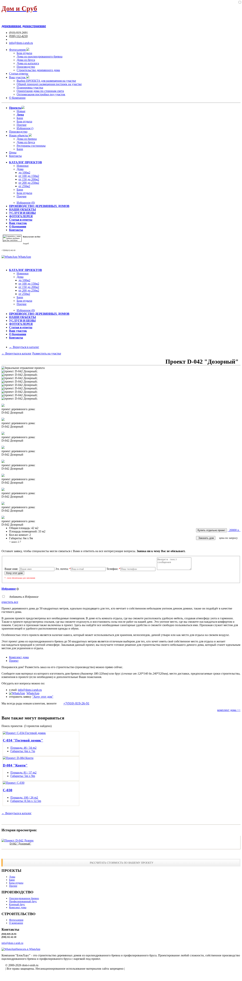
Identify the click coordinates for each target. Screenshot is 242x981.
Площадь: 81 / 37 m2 (23, 772)
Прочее (13, 885)
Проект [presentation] (14, 660)
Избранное (26, 202)
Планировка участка (30, 87)
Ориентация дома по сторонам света (40, 91)
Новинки (23, 165)
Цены (12, 152)
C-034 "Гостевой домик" (23, 740)
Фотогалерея (17, 49)
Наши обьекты (19, 135)
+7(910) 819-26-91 (76, 703)
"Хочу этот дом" (42, 696)
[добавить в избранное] (240, 2)
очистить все (10, 602)
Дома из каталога (28, 63)
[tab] (124, 657)
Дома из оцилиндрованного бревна (39, 56)
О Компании (17, 97)
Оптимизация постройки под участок (41, 94)
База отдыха (24, 53)
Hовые (21, 111)
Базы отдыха (16, 882)
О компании (16, 923)
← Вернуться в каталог (24, 347)
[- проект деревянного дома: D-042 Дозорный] (3, 405)
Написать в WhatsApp (28, 949)
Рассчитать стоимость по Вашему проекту (121, 862)
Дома (20, 169)
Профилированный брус (23, 901)
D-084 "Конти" (15, 765)
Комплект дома (17, 907)
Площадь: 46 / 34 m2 (23, 747)
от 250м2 (24, 186)
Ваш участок (17, 77)
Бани (20, 118)
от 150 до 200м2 (29, 179)
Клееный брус (17, 904)
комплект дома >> (228, 710)
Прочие (21, 124)
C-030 (7, 790)
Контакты (15, 155)
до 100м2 (24, 172)
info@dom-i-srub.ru (21, 42)
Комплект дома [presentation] (19, 657)
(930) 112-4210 (18, 36)
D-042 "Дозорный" (20, 843)
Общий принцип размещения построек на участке (49, 84)
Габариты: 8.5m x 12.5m (25, 801)
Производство (26, 66)
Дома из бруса (26, 60)
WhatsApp (24, 256)
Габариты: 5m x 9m (22, 776)
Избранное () (25, 128)
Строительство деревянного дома (38, 70)
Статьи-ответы (18, 73)
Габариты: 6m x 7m (22, 751)
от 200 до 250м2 (29, 182)
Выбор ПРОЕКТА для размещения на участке (46, 80)
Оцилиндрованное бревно (24, 898)
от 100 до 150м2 (29, 176)
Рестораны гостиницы (31, 145)
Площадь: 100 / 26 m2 (24, 797)
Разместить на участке (46, 353)
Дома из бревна (27, 138)
